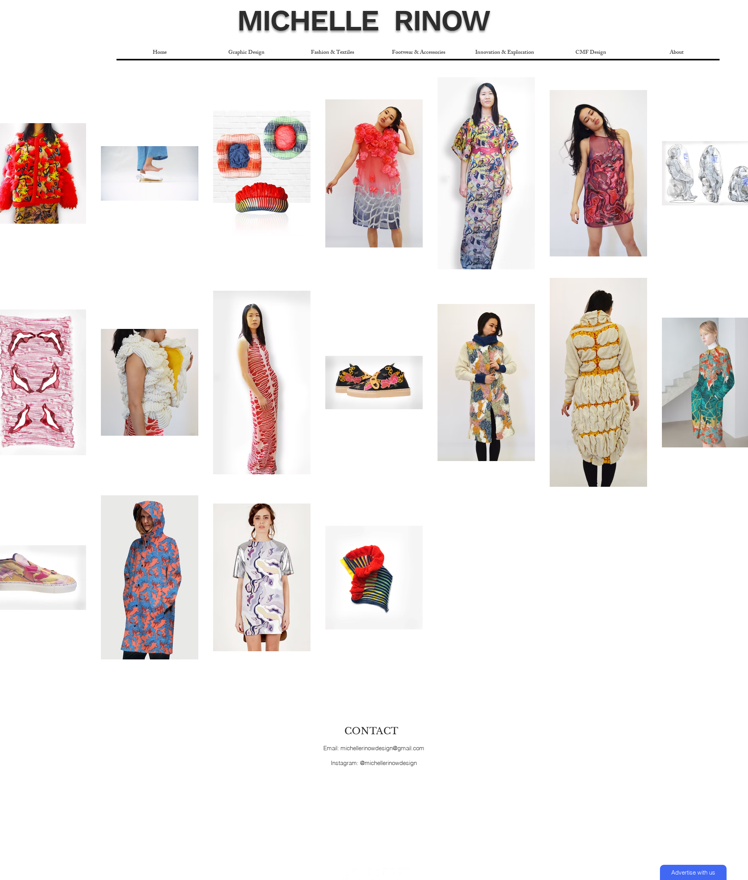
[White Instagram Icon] (358, 873)
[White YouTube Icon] (403, 873)
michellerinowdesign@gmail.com (382, 748)
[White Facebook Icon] (343, 873)
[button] (332, 53)
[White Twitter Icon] (388, 873)
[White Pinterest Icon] (373, 873)
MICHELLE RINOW (363, 20)
